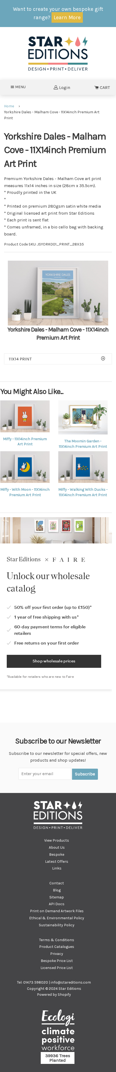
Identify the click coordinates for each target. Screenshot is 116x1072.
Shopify (64, 994)
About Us (57, 847)
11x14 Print (20, 358)
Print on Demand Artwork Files (57, 911)
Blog (57, 890)
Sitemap (56, 897)
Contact (56, 883)
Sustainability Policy (56, 925)
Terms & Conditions (56, 940)
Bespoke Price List (57, 960)
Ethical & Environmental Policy (56, 918)
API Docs (56, 904)
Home (9, 106)
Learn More (67, 17)
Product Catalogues (56, 946)
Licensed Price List (56, 967)
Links (57, 868)
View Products (56, 840)
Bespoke (56, 854)
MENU (22, 86)
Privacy (56, 953)
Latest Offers (56, 861)
